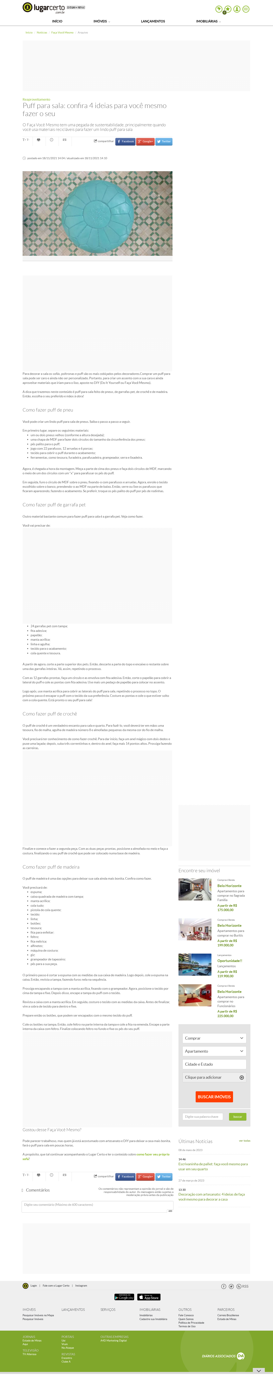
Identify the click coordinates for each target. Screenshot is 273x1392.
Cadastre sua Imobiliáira (153, 1319)
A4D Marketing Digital (114, 1340)
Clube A (66, 1361)
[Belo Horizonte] (194, 889)
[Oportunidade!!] (194, 965)
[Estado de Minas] (76, 7)
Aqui (25, 1344)
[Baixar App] (124, 1300)
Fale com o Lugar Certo (56, 1285)
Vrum (65, 1344)
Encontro (67, 1358)
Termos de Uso (186, 1326)
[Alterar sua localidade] (218, 9)
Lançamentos (153, 21)
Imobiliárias (207, 21)
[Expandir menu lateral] (245, 9)
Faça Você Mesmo (62, 32)
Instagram (81, 1285)
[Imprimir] (39, 140)
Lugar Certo (44, 7)
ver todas (244, 1140)
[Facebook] (223, 1288)
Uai (63, 1340)
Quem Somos (186, 1319)
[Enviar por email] (65, 140)
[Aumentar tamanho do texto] (24, 140)
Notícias (42, 32)
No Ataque (68, 1347)
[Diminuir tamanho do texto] (28, 140)
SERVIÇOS (108, 1309)
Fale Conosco (186, 1315)
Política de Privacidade (191, 1322)
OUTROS (184, 1309)
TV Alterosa (29, 1354)
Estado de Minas (226, 1319)
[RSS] (242, 1288)
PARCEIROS (225, 1309)
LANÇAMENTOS (73, 1309)
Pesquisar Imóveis (33, 1319)
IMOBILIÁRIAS (149, 1309)
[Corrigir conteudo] (52, 140)
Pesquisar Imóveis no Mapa (38, 1315)
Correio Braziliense (228, 1315)
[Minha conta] (236, 9)
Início (57, 21)
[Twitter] (231, 1288)
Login (34, 1285)
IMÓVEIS (29, 1309)
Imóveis (101, 21)
